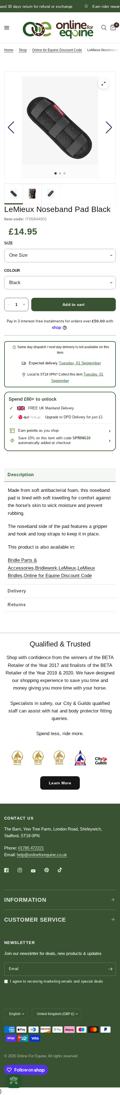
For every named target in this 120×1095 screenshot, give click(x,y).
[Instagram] (24, 870)
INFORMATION (25, 900)
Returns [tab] (17, 604)
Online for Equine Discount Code (57, 50)
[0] (112, 27)
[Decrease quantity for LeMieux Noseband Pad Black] (8, 304)
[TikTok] (64, 870)
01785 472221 (31, 848)
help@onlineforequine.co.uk (42, 854)
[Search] (104, 27)
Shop (23, 50)
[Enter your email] (110, 969)
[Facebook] (10, 870)
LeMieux (67, 568)
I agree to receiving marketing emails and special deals (56, 981)
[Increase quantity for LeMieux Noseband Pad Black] (24, 304)
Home (8, 50)
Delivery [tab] (17, 591)
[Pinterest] (50, 870)
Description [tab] (21, 474)
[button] (11, 127)
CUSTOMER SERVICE (35, 920)
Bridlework (46, 568)
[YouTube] (37, 871)
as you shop (43, 430)
